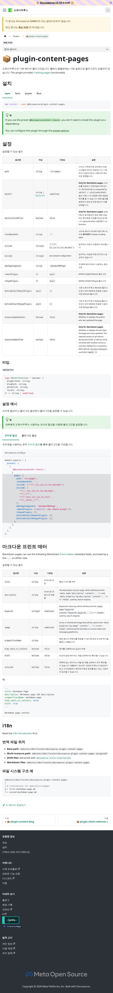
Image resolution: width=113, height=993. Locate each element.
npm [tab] (7, 93)
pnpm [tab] (28, 93)
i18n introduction (22, 733)
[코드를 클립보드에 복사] (107, 104)
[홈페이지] (5, 36)
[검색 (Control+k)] (108, 10)
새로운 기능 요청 (11, 873)
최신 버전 (23, 27)
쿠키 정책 (7, 953)
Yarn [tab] (17, 93)
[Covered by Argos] (12, 927)
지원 (4, 883)
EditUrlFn (40, 196)
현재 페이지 (10, 49)
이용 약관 (7, 948)
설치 (4, 847)
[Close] (111, 3)
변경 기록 (7, 904)
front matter (67, 554)
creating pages (42, 72)
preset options (61, 130)
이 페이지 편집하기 (16, 805)
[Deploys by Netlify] (10, 923)
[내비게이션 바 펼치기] (4, 10)
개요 (4, 842)
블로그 (5, 900)
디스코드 (7, 878)
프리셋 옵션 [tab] (11, 435)
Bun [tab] (39, 93)
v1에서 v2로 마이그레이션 (16, 852)
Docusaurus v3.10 (51, 2)
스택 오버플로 (9, 869)
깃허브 (5, 909)
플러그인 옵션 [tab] (29, 435)
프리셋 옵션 (34, 444)
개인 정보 (7, 943)
